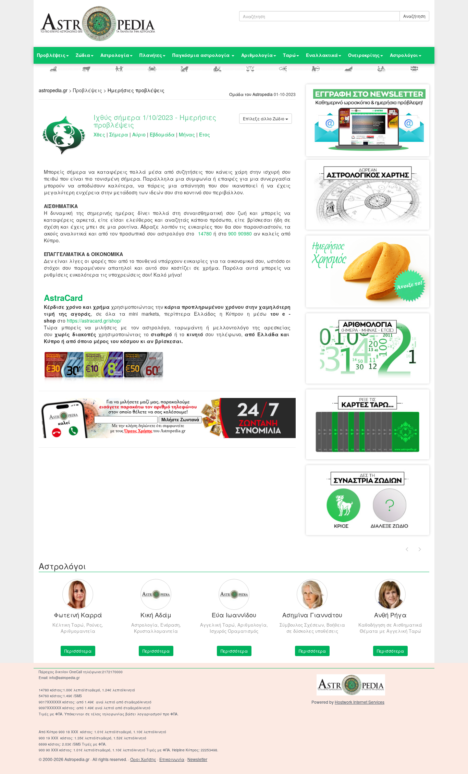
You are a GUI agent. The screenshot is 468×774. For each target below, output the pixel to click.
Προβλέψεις (51, 55)
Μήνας (187, 134)
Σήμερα (118, 134)
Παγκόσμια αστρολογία (201, 55)
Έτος (204, 134)
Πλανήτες (150, 55)
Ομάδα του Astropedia (251, 94)
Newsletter (197, 759)
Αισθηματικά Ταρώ (340, 403)
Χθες (99, 134)
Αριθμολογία (257, 55)
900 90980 (240, 233)
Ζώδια (83, 55)
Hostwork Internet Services (359, 702)
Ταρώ (289, 55)
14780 (205, 233)
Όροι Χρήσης (143, 759)
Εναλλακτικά (322, 55)
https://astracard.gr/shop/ (94, 320)
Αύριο (139, 134)
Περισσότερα (77, 651)
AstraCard (63, 297)
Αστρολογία (114, 55)
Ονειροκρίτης (364, 55)
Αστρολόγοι (404, 55)
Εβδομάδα (162, 134)
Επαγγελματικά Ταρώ (391, 403)
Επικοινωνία (171, 759)
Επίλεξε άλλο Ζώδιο (264, 118)
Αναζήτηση (414, 16)
